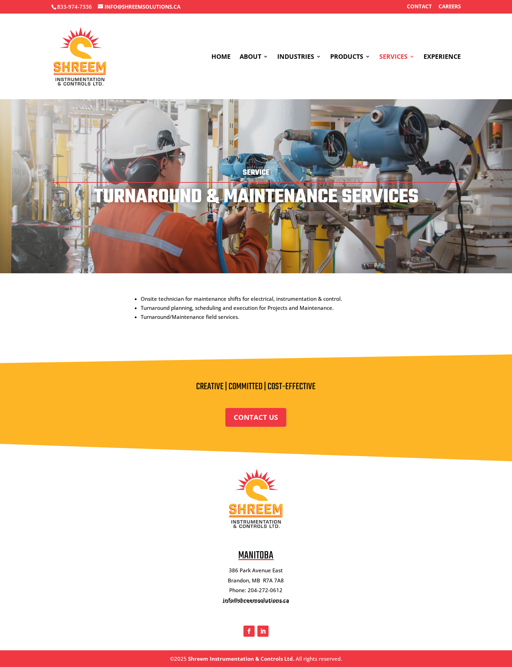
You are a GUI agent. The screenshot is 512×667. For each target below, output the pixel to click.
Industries (295, 57)
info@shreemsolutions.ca (256, 600)
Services (393, 57)
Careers (450, 7)
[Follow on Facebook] (249, 631)
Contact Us (256, 417)
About (250, 57)
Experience (442, 57)
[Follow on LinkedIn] (263, 631)
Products (346, 57)
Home (221, 57)
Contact (419, 7)
